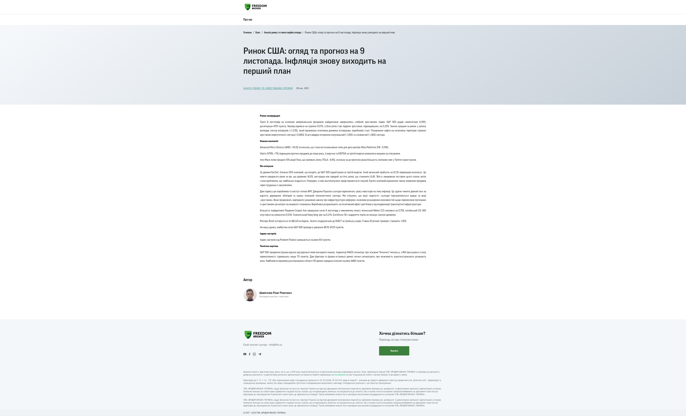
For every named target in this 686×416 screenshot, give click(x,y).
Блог (257, 32)
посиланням (339, 375)
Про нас (247, 19)
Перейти (394, 351)
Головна (247, 32)
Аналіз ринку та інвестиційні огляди (282, 32)
